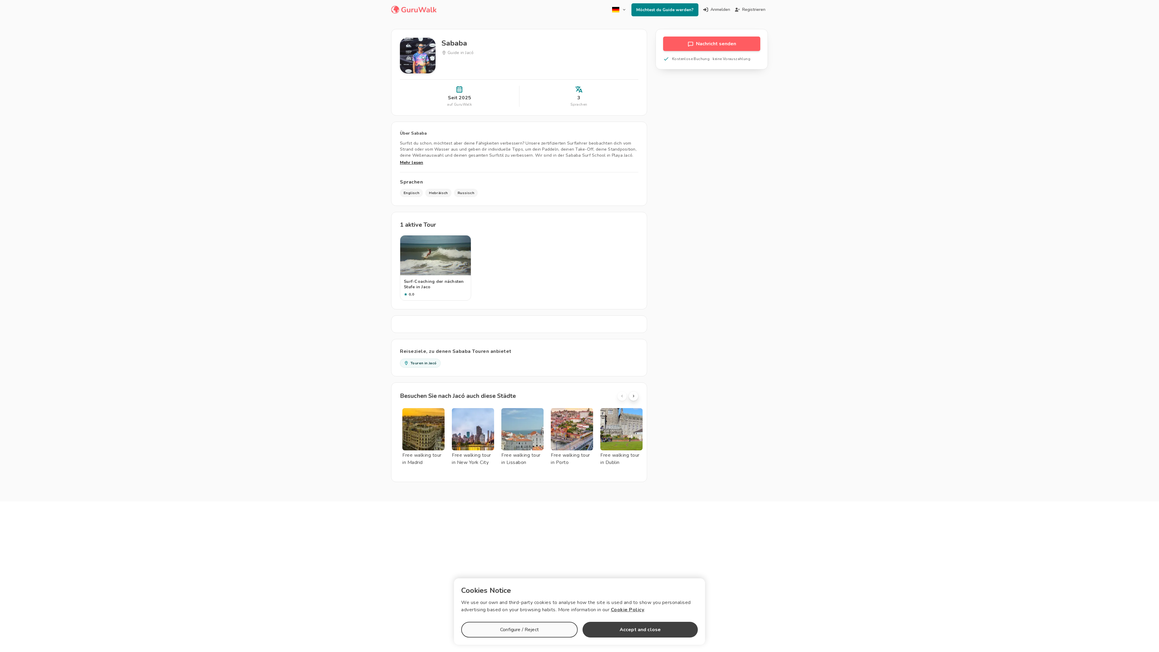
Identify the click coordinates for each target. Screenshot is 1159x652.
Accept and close (640, 629)
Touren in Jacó (423, 363)
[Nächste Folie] (633, 396)
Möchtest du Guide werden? (665, 10)
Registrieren (753, 9)
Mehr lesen (411, 162)
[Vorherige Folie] (622, 396)
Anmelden (720, 9)
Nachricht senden (716, 43)
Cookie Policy (627, 609)
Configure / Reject (519, 629)
